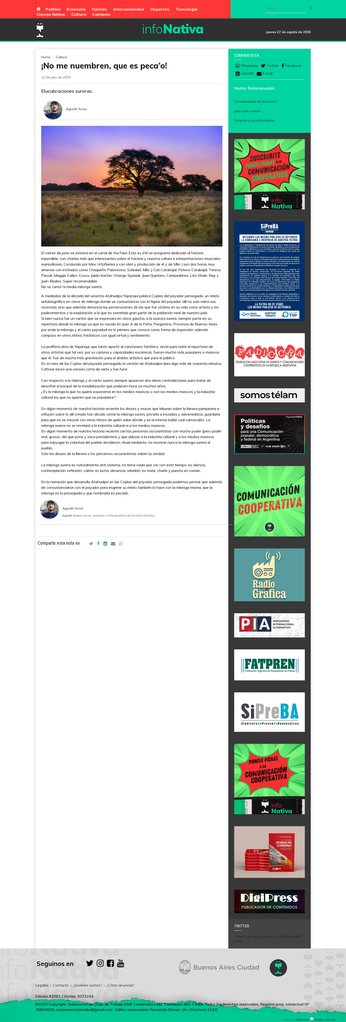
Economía (76, 9)
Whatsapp (249, 66)
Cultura (78, 14)
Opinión (99, 9)
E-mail (267, 73)
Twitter (272, 66)
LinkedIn (247, 73)
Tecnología (186, 9)
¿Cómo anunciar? (120, 985)
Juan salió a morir (247, 111)
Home (46, 57)
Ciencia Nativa (50, 14)
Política (53, 9)
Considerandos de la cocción (255, 101)
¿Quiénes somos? (87, 985)
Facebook (292, 66)
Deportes (160, 9)
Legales (41, 985)
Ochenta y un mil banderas (254, 120)
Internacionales (128, 9)
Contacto (101, 14)
